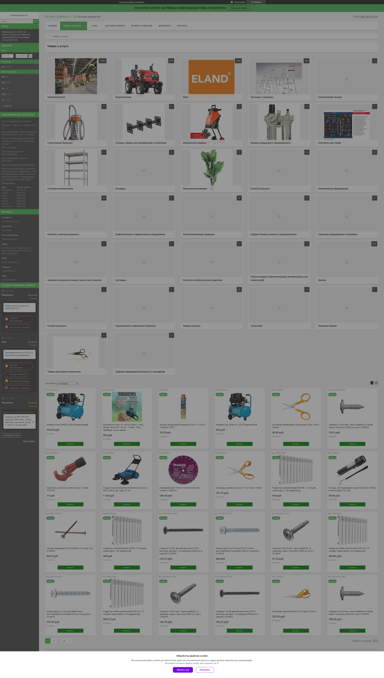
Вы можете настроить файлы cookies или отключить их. (191, 663)
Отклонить (205, 670)
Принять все (183, 670)
